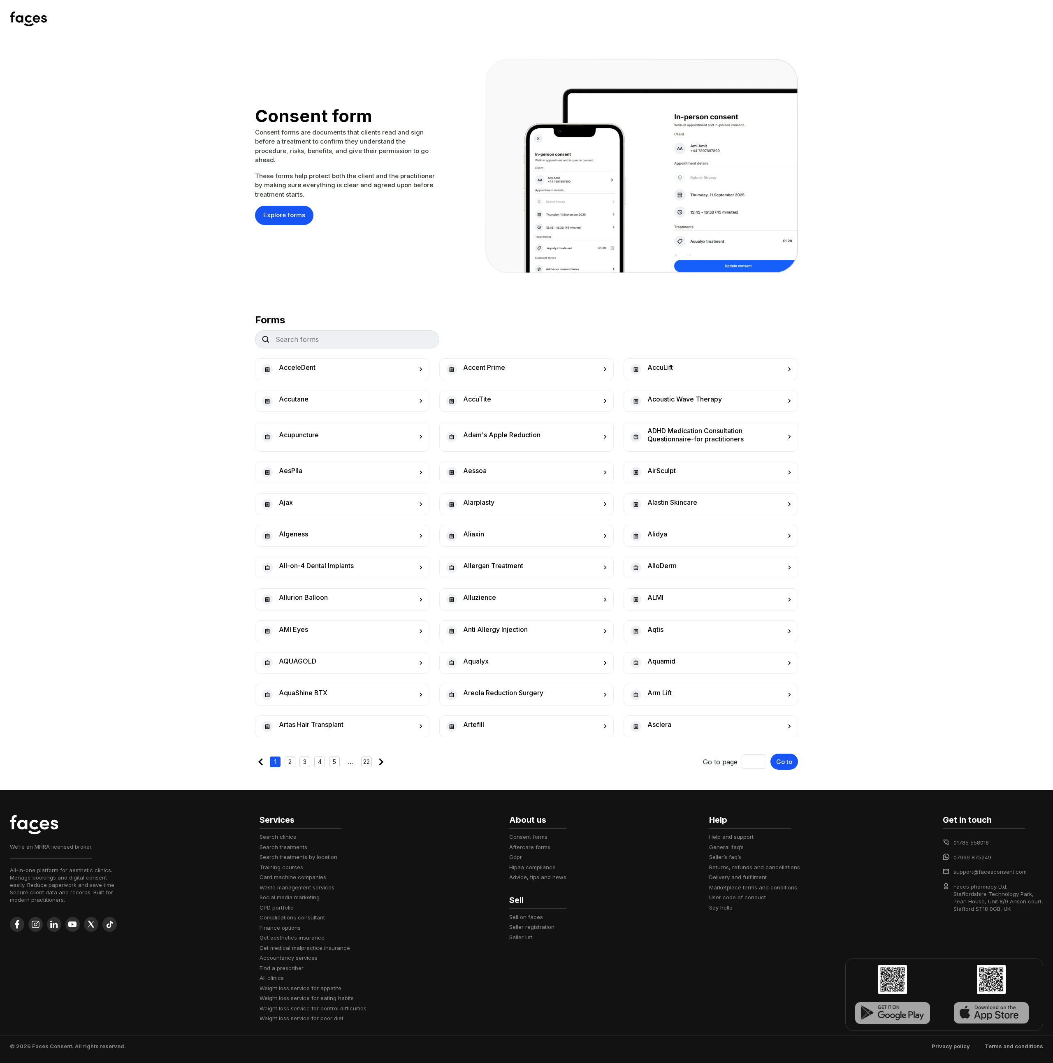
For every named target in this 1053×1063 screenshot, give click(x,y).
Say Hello (721, 907)
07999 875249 (972, 857)
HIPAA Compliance (532, 867)
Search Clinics (278, 836)
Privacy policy (951, 1046)
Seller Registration (531, 927)
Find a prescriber (282, 968)
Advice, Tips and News (537, 877)
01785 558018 (971, 842)
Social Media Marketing (290, 897)
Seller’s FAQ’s (725, 857)
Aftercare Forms (529, 847)
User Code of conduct (737, 897)
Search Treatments (283, 847)
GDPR (515, 857)
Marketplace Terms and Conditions (753, 887)
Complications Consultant (292, 917)
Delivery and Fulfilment (738, 877)
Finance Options (280, 927)
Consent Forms (528, 836)
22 (366, 761)
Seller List (520, 937)
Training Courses (281, 867)
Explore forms (284, 215)
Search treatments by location (298, 857)
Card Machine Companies (293, 877)
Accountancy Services (289, 957)
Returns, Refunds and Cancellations (754, 867)
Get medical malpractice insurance (305, 948)
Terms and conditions (1014, 1046)
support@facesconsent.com (990, 871)
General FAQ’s (726, 847)
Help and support (731, 836)
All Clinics (272, 978)
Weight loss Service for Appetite (300, 988)
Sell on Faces (526, 917)
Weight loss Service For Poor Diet (301, 1018)
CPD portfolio (277, 907)
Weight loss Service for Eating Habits (307, 998)
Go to (784, 762)
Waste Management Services (297, 887)
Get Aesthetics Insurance (292, 937)
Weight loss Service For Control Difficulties (313, 1008)
